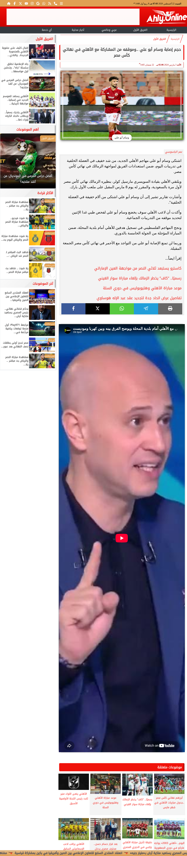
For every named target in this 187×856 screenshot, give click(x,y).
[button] (8, 163)
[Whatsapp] (44, 3)
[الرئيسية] (9, 3)
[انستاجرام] (32, 3)
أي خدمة (47, 29)
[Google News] (38, 3)
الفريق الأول (140, 29)
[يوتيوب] (26, 3)
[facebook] (73, 308)
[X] (97, 308)
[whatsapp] (122, 308)
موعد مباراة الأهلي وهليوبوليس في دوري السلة (142, 288)
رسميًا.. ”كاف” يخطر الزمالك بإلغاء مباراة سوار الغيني (140, 278)
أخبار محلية (78, 29)
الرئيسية (171, 29)
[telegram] (146, 308)
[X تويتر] (20, 3)
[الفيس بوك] (15, 3)
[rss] (50, 3)
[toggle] (15, 29)
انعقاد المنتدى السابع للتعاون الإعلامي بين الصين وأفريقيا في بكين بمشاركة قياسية (96, 853)
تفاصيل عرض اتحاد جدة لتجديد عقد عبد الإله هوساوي (139, 297)
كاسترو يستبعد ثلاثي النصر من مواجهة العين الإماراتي (138, 268)
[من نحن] (55, 3)
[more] (61, 3)
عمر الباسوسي (173, 151)
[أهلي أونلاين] (166, 17)
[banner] (73, 17)
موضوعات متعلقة (169, 767)
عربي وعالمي (109, 29)
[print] (170, 308)
